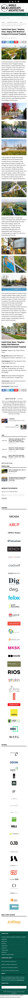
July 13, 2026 (12, 481)
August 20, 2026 (13, 472)
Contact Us (4, 948)
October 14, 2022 (6, 38)
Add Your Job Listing (6, 463)
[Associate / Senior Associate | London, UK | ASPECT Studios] (4, 449)
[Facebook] (15, 1)
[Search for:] (14, 17)
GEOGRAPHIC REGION (12, 22)
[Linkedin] (12, 1)
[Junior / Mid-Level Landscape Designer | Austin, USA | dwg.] (4, 457)
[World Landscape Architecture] (12, 12)
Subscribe (4, 498)
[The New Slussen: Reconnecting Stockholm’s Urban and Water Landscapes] (4, 479)
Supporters (4, 939)
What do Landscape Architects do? (9, 964)
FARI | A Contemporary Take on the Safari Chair (17, 470)
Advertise (3, 943)
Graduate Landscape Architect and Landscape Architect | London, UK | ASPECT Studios (17, 440)
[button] (26, 14)
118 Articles (20, 398)
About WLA (4, 941)
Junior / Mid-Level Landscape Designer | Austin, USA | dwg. (17, 456)
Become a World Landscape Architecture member (13, 937)
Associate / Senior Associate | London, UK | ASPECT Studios (17, 448)
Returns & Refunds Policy (7, 954)
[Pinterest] (18, 1)
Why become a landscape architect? (9, 967)
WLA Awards (21, 980)
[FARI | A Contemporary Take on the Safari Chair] (4, 471)
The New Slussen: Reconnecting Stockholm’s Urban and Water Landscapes (17, 479)
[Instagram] (9, 1)
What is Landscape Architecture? (8, 961)
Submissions (4, 945)
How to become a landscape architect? (10, 970)
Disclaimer (4, 952)
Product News (5, 466)
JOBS (2, 435)
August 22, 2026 (13, 458)
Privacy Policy (4, 950)
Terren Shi (14, 38)
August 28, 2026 (13, 443)
